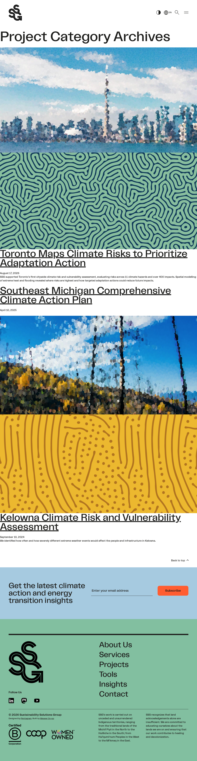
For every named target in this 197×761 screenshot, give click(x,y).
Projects (114, 664)
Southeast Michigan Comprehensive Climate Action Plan (85, 295)
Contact (113, 694)
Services (114, 654)
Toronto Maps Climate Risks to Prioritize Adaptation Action (93, 258)
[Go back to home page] (15, 13)
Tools (108, 674)
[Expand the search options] (177, 12)
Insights (113, 684)
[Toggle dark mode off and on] (158, 12)
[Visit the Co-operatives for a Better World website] (36, 734)
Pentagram (26, 718)
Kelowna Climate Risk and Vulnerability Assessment (90, 522)
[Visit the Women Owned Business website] (62, 734)
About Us (115, 645)
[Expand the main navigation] (186, 12)
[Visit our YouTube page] (37, 701)
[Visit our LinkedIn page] (11, 701)
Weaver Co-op (47, 718)
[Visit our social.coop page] (24, 701)
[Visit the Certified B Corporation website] (15, 734)
